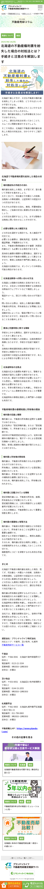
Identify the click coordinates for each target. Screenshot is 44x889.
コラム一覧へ (22, 858)
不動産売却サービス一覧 (13, 644)
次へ (31, 858)
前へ (13, 858)
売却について (7, 35)
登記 (18, 35)
